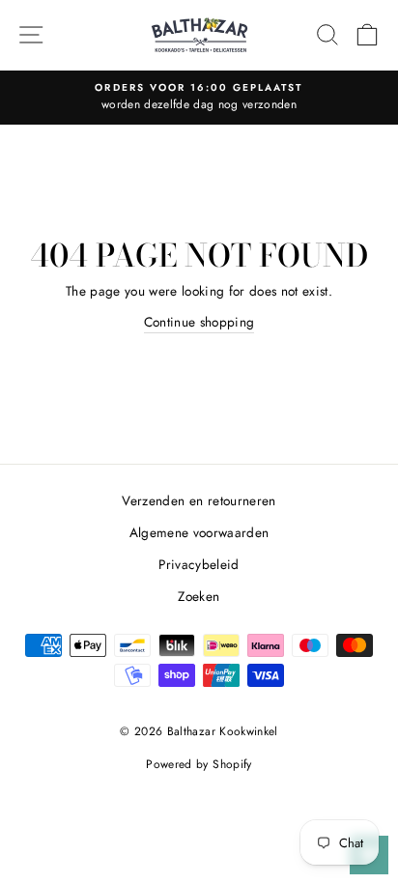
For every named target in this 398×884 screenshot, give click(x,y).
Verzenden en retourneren (198, 500)
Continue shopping (199, 321)
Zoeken (198, 596)
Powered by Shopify (198, 764)
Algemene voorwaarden (199, 532)
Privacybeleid (198, 564)
